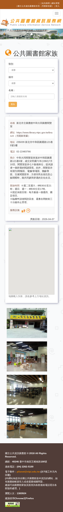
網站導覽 (56, 3)
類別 (11, 64)
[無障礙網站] (12, 504)
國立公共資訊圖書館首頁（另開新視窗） (36, 6)
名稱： (12, 90)
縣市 (11, 77)
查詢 (13, 104)
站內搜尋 (46, 3)
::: (39, 3)
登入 (58, 6)
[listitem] (27, 323)
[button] (4, 34)
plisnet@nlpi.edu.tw (28, 471)
